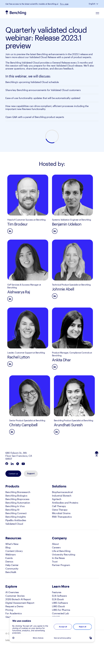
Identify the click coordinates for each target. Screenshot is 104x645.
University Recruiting (63, 554)
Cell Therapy (59, 506)
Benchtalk (10, 572)
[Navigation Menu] (97, 13)
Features (56, 592)
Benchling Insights (15, 516)
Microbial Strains (61, 513)
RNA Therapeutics (62, 516)
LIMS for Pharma (61, 609)
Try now (64, 4)
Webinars (10, 554)
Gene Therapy (60, 509)
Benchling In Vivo (15, 506)
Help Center (12, 565)
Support (31, 474)
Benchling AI (12, 509)
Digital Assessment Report (19, 602)
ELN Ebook (58, 599)
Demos (9, 561)
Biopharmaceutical (62, 492)
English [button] (92, 4)
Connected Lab (60, 613)
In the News (58, 557)
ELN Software (59, 595)
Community (11, 568)
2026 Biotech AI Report (18, 599)
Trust (54, 561)
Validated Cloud (14, 523)
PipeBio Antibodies (15, 520)
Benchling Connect (16, 513)
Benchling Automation (17, 502)
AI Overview (12, 592)
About (55, 543)
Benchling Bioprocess (17, 499)
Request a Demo (14, 606)
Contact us (13, 473)
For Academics (13, 613)
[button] (97, 4)
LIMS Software (60, 602)
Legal (8, 640)
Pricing (9, 609)
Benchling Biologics (16, 495)
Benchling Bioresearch (17, 492)
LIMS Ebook (58, 606)
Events (9, 557)
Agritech (56, 499)
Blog (7, 547)
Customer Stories (15, 595)
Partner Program (61, 565)
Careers (56, 547)
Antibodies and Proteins (65, 502)
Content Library (14, 550)
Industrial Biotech (61, 495)
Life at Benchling (61, 550)
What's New (11, 543)
